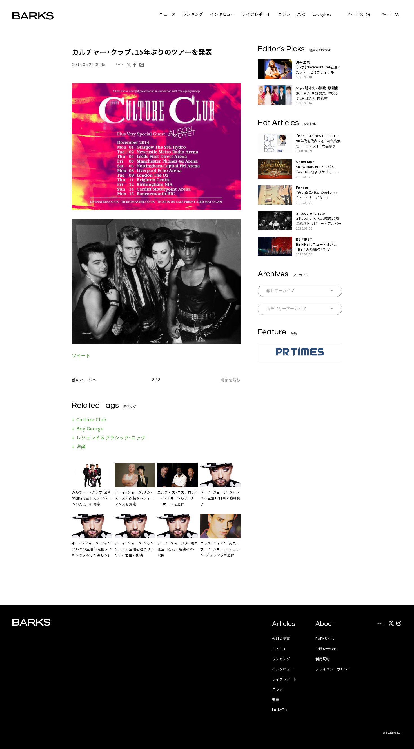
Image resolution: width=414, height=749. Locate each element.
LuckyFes (321, 14)
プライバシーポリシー (333, 668)
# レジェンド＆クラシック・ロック (109, 437)
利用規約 (322, 658)
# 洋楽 (79, 446)
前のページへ (84, 380)
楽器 (301, 14)
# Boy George (88, 428)
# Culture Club (89, 419)
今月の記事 (281, 638)
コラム (284, 14)
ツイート (81, 355)
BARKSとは (324, 638)
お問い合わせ (326, 648)
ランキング (192, 14)
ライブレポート (256, 14)
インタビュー (222, 14)
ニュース (167, 14)
